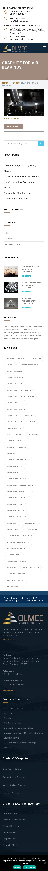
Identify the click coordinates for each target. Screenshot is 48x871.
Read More (12, 126)
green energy (30, 523)
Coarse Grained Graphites (14, 777)
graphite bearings (15, 466)
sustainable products (17, 574)
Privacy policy (29, 867)
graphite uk (12, 523)
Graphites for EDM (11, 793)
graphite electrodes (16, 479)
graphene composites (16, 441)
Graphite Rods (10, 838)
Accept (17, 867)
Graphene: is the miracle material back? (24, 176)
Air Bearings (11, 118)
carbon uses (12, 415)
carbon (10, 365)
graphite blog (13, 472)
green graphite (14, 529)
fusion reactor (14, 428)
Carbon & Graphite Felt (14, 819)
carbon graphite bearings (19, 390)
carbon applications (30, 365)
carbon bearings (14, 371)
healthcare (33, 529)
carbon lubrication (16, 409)
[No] (45, 863)
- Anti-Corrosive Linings (13, 723)
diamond (29, 415)
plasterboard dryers (16, 561)
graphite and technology (18, 460)
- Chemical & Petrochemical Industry (18, 728)
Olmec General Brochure (16, 198)
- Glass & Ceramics (11, 737)
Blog (7, 233)
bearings (37, 358)
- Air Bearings (8, 713)
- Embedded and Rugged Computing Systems (23, 733)
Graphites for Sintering (13, 769)
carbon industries (15, 403)
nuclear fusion (14, 555)
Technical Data (10, 813)
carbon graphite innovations (20, 396)
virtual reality (14, 586)
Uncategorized (12, 244)
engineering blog (14, 422)
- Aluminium (8, 718)
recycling (11, 567)
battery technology (16, 358)
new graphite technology (18, 548)
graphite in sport (15, 504)
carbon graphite (14, 384)
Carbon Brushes (11, 826)
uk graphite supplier (16, 580)
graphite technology (16, 517)
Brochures (10, 238)
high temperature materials (19, 536)
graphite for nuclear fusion (20, 485)
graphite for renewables (18, 491)
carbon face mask (15, 377)
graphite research (15, 510)
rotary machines (31, 567)
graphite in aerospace (17, 498)
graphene (33, 434)
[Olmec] (15, 48)
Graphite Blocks (10, 845)
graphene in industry (16, 447)
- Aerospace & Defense (13, 708)
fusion (32, 422)
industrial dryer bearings (18, 542)
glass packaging (14, 434)
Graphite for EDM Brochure (17, 193)
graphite (11, 453)
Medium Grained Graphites (14, 785)
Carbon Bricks (10, 832)
